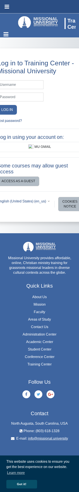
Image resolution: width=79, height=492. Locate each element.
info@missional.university (48, 438)
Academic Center (39, 342)
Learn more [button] (16, 473)
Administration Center (39, 334)
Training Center (39, 364)
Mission (40, 304)
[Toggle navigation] (6, 34)
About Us (39, 297)
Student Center (39, 349)
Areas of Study (39, 319)
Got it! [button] (21, 484)
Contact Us (39, 327)
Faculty (39, 312)
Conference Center (39, 357)
